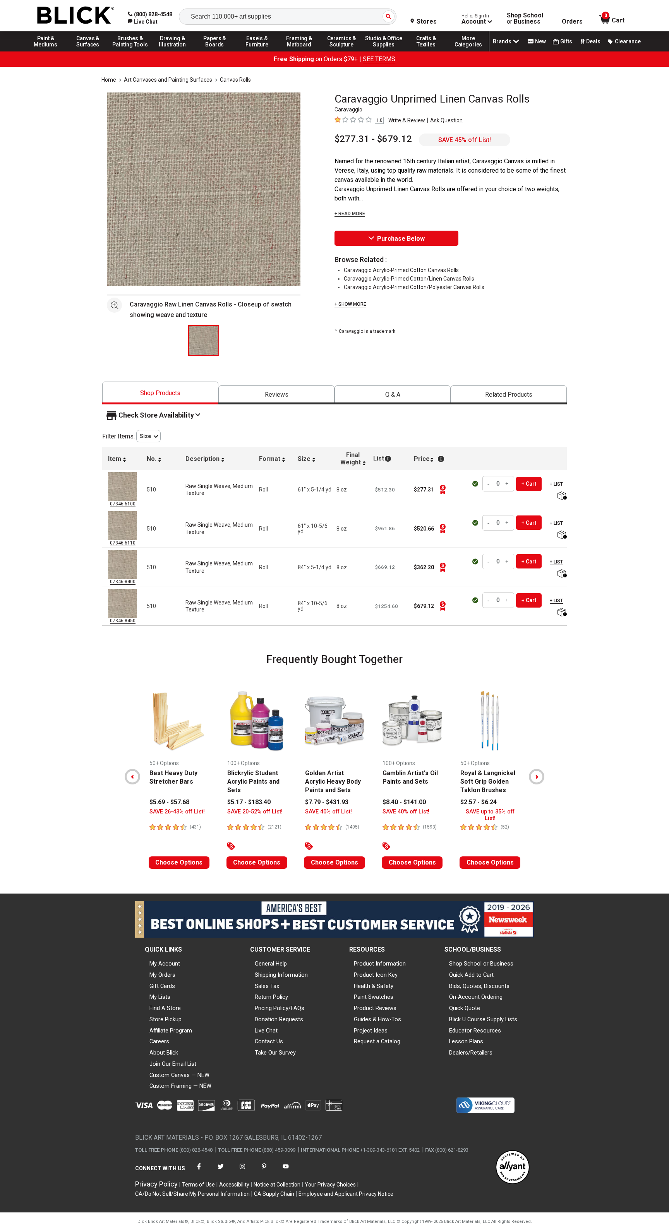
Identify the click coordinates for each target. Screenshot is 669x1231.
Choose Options (178, 862)
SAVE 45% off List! (464, 140)
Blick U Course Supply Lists (483, 1019)
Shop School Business (525, 18)
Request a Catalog (377, 1041)
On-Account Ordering (476, 996)
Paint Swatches (373, 996)
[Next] (536, 776)
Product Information (380, 963)
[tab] (160, 393)
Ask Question (446, 120)
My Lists (159, 996)
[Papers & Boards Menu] (215, 51)
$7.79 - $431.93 (326, 802)
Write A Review (406, 120)
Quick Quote (464, 1008)
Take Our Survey (275, 1052)
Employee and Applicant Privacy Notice (345, 1194)
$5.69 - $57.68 (169, 802)
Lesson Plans (466, 1041)
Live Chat (266, 1030)
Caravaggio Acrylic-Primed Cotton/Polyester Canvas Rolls (414, 287)
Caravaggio (348, 109)
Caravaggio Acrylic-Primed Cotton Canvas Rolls (401, 270)
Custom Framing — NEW (180, 1085)
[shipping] (561, 496)
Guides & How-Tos (377, 1019)
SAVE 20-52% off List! (255, 811)
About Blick (163, 1052)
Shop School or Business (481, 963)
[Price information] (442, 489)
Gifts (566, 41)
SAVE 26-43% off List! (177, 811)
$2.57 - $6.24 (478, 802)
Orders (572, 22)
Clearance (628, 41)
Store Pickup (165, 1019)
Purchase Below (401, 238)
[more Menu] (468, 51)
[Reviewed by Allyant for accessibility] (512, 1168)
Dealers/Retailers (470, 1052)
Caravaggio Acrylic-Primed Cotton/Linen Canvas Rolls (409, 279)
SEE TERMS (379, 59)
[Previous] (132, 776)
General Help (271, 963)
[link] (143, 22)
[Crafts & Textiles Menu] (426, 51)
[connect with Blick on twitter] (220, 1171)
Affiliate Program (170, 1030)
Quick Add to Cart (471, 974)
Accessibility (234, 1184)
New (540, 41)
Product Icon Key (376, 974)
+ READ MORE (349, 213)
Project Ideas (371, 1030)
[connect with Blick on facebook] (199, 1171)
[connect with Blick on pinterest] (264, 1171)
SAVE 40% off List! (328, 811)
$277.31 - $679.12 (373, 139)
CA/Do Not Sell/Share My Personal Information (192, 1194)
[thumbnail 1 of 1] (203, 340)
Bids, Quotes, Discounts (479, 986)
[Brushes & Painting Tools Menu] (130, 51)
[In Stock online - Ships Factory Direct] (476, 484)
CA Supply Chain (274, 1194)
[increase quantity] (507, 484)
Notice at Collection (277, 1184)
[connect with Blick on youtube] (285, 1171)
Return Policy (271, 996)
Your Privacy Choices (330, 1184)
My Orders (162, 974)
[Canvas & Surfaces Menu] (88, 51)
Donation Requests (279, 1019)
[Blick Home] (76, 15)
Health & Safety (373, 986)
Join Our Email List (172, 1063)
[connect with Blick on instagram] (242, 1171)
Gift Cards (162, 986)
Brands (502, 41)
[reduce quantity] (489, 484)
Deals (593, 41)
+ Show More (350, 304)
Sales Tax (267, 986)
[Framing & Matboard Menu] (299, 51)
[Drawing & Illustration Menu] (173, 51)
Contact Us (269, 1041)
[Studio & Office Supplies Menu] (384, 51)
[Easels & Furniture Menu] (257, 51)
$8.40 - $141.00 (404, 802)
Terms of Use (198, 1184)
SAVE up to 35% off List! (490, 815)
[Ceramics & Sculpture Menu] (341, 51)
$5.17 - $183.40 (249, 802)
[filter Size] (148, 436)
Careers (159, 1041)
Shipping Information (281, 974)
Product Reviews (375, 1008)
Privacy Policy (156, 1184)
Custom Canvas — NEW (179, 1075)
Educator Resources (475, 1030)
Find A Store (165, 1008)
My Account (164, 963)
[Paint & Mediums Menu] (46, 51)
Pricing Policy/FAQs (279, 1008)
